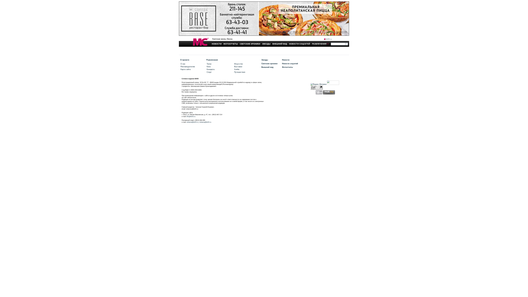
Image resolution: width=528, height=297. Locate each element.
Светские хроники (269, 64)
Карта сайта (186, 69)
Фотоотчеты (287, 67)
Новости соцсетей (290, 64)
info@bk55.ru (190, 116)
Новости (285, 60)
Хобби (236, 69)
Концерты (211, 69)
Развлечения (212, 60)
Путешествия (239, 72)
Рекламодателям (188, 67)
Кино (209, 67)
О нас (183, 64)
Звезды (264, 60)
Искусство (238, 64)
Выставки (238, 67)
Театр (209, 64)
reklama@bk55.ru (192, 122)
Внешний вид (267, 67)
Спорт (209, 72)
